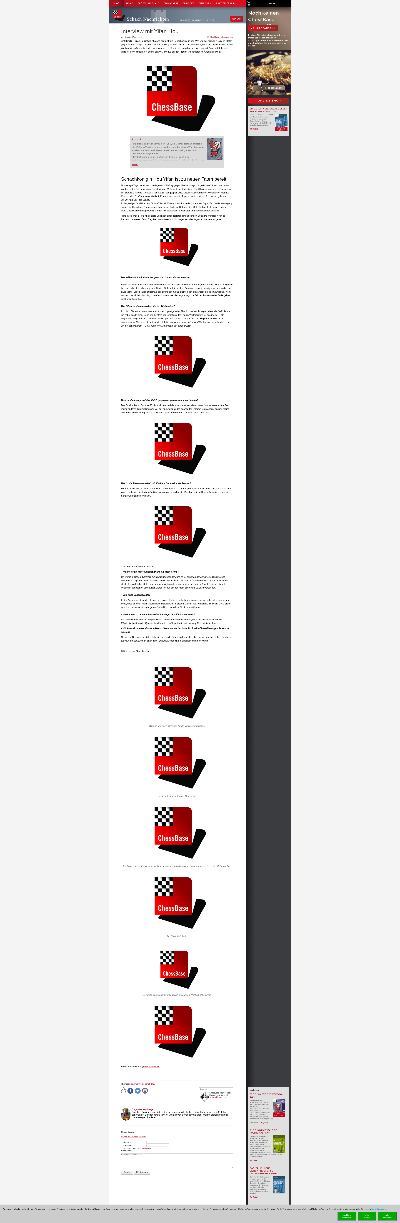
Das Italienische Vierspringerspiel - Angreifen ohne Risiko (264, 1171)
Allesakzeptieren (387, 1216)
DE (203, 20)
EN (206, 20)
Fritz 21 (136, 139)
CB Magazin (171, 3)
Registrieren (147, 1148)
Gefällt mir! (214, 37)
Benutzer (127, 1142)
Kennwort (127, 1145)
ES (210, 20)
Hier (268, 1209)
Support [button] (204, 3)
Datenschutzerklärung (379, 1209)
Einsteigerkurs (226, 3)
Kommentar (126, 1150)
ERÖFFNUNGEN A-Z (148, 3)
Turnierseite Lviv (151, 1066)
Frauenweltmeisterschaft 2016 (142, 1084)
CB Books (188, 3)
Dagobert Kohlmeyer (143, 1109)
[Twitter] (137, 1090)
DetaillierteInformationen (347, 1216)
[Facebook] (130, 1090)
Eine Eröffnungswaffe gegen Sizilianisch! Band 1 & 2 (269, 110)
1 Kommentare (227, 37)
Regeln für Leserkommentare (133, 1136)
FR (213, 20)
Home (129, 3)
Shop (116, 3)
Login (272, 4)
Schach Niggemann (217, 1097)
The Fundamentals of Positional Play (263, 1131)
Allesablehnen (367, 1216)
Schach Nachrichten (148, 19)
